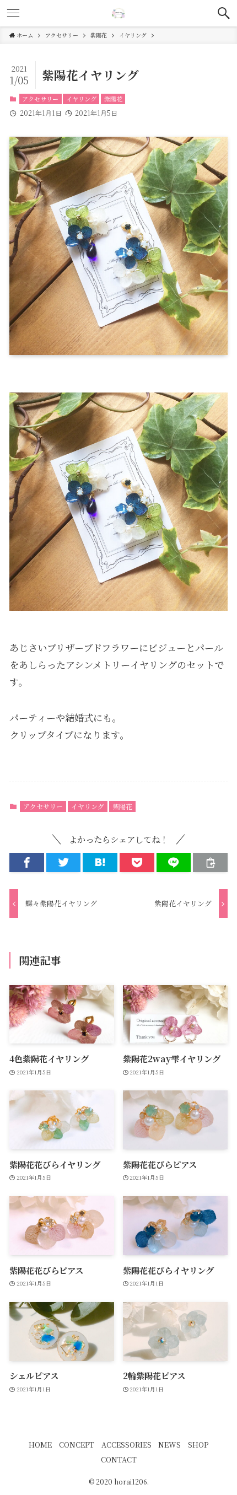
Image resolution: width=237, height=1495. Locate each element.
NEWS (169, 1444)
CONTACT (119, 1459)
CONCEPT (76, 1444)
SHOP (198, 1444)
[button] (224, 13)
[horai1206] (118, 13)
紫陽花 (113, 98)
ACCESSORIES (126, 1444)
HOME (40, 1444)
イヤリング (81, 98)
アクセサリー (40, 98)
